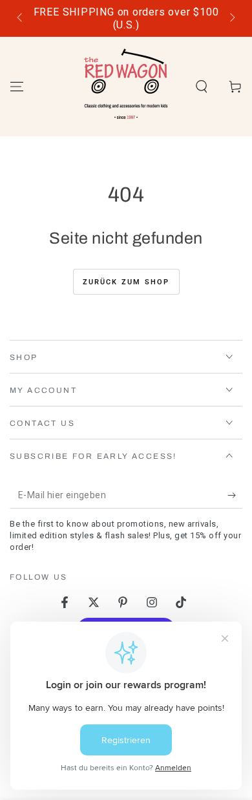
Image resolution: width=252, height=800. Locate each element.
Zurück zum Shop (126, 282)
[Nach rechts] (231, 18)
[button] (201, 87)
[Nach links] (21, 18)
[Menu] (17, 87)
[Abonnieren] (234, 495)
